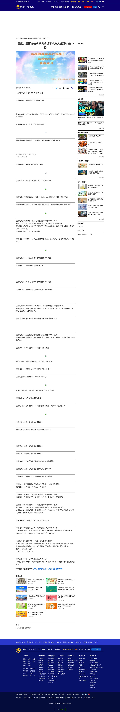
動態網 (74, 698)
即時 (68, 7)
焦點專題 (22, 38)
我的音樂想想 (82, 680)
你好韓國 (81, 663)
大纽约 (24, 642)
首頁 (17, 38)
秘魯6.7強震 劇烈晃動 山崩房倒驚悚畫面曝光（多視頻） (96, 68)
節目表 (49, 649)
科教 (29, 665)
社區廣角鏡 (41, 676)
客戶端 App (76, 694)
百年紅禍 (80, 227)
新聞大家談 (51, 658)
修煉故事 (92, 685)
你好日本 (81, 660)
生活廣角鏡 (82, 658)
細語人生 (50, 682)
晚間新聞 (40, 665)
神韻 (39, 1)
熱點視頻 (32, 669)
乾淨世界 (42, 698)
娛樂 (34, 659)
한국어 (96, 642)
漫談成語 (60, 667)
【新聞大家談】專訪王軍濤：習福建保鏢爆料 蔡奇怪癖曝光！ (95, 82)
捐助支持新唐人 (68, 649)
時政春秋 (50, 665)
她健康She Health (73, 660)
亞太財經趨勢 (42, 678)
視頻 (56, 7)
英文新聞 (73, 1)
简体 (57, 1)
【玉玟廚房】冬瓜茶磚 (94, 136)
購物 (92, 1)
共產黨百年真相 (94, 663)
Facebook (97, 2)
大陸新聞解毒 (52, 680)
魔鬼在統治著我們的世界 (85, 234)
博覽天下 (25, 673)
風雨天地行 (93, 676)
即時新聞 (25, 671)
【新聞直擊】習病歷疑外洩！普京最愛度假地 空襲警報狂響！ (95, 89)
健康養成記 (71, 665)
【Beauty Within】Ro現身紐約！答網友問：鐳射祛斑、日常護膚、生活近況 (95, 151)
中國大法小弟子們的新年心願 (36, 596)
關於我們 (26, 694)
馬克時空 (50, 678)
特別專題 (80, 223)
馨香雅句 (60, 665)
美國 (24, 661)
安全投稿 (54, 694)
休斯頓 (44, 642)
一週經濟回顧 (42, 674)
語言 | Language (65, 1)
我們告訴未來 (93, 658)
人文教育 (61, 656)
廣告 (79, 1)
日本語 (90, 642)
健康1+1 (70, 658)
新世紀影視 (87, 698)
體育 (34, 661)
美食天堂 (81, 665)
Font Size (67, 88)
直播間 (57, 649)
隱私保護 (40, 694)
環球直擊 (40, 660)
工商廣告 (92, 687)
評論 (24, 663)
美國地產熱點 (61, 674)
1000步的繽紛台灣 (83, 677)
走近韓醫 (70, 669)
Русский (84, 642)
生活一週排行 (82, 182)
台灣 (29, 661)
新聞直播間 (88, 7)
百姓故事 (92, 680)
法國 (49, 642)
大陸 (24, 665)
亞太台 (59, 642)
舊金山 (53, 642)
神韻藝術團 (27, 698)
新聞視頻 (41, 656)
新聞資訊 (32, 649)
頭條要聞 (25, 669)
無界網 (80, 698)
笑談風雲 (60, 660)
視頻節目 (41, 649)
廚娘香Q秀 (82, 674)
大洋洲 (39, 642)
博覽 (72, 7)
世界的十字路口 (52, 676)
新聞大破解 (51, 669)
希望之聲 (50, 698)
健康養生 (71, 656)
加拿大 (29, 642)
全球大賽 (32, 675)
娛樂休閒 (82, 656)
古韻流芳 (60, 663)
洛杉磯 (34, 642)
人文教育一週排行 (83, 161)
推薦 (64, 7)
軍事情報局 (51, 671)
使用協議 (47, 694)
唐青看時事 (51, 674)
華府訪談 (40, 671)
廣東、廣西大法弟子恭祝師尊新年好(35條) (48, 569)
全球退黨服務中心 (59, 698)
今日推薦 (80, 99)
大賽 (43, 1)
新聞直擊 (40, 667)
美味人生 (81, 667)
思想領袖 (50, 667)
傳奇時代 (92, 660)
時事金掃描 (51, 663)
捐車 (88, 1)
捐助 (83, 1)
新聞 (52, 7)
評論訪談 (78, 7)
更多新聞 (101, 156)
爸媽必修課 (61, 669)
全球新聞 (40, 658)
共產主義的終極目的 (95, 665)
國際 (24, 659)
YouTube (103, 2)
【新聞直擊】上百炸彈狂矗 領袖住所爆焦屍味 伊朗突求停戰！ (96, 60)
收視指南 (33, 694)
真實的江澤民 (93, 671)
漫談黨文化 (93, 682)
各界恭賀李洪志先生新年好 (38, 38)
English (71, 642)
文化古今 (60, 671)
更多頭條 (101, 95)
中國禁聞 (40, 663)
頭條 (60, 7)
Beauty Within (82, 669)
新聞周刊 (40, 669)
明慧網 (68, 698)
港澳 (29, 659)
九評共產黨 (81, 230)
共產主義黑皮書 (94, 678)
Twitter (100, 2)
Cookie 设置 (60, 709)
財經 (29, 663)
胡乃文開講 (71, 663)
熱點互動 (50, 660)
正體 (54, 1)
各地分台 (48, 1)
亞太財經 (40, 680)
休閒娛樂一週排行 (83, 132)
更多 (93, 698)
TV (95, 7)
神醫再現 (70, 667)
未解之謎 (60, 658)
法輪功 (28, 38)
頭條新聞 (80, 44)
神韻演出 (25, 675)
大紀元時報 (35, 698)
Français (78, 642)
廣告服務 (61, 694)
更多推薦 (101, 128)
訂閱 (96, 649)
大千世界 (81, 671)
